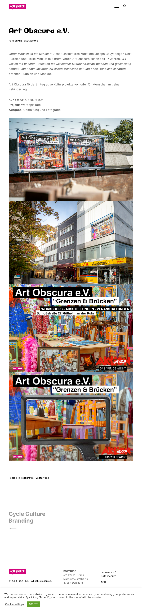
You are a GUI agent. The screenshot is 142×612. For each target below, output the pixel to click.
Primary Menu (116, 6)
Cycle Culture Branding (27, 517)
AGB (103, 582)
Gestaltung (31, 41)
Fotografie (16, 41)
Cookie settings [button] (14, 604)
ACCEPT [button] (33, 604)
